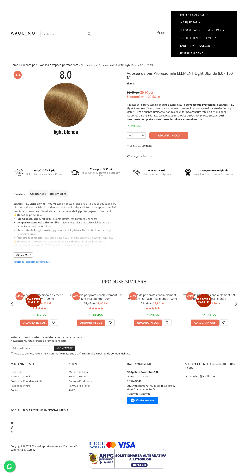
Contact (15, 390)
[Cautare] (89, 34)
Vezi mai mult (23, 255)
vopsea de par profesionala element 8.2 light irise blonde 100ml (96, 297)
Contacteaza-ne (145, 400)
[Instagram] (12, 431)
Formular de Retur (79, 385)
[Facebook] (12, 418)
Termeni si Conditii (21, 376)
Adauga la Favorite (141, 156)
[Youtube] (12, 422)
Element (131, 83)
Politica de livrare (20, 385)
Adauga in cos (169, 135)
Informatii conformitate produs (32, 261)
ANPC (72, 390)
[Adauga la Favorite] (53, 323)
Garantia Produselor (80, 381)
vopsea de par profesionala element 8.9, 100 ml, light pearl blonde (209, 297)
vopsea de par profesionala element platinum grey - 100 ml (39, 297)
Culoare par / (30, 65)
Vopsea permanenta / (66, 65)
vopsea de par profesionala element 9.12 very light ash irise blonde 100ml (152, 297)
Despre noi (17, 372)
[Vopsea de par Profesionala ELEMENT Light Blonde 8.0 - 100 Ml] (66, 102)
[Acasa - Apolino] (23, 34)
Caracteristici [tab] (38, 193)
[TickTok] (12, 427)
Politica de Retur (78, 376)
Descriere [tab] (19, 194)
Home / (16, 65)
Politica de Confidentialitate (114, 353)
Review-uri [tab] (58, 193)
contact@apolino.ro (202, 376)
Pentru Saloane (191, 53)
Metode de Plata (78, 372)
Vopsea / (46, 65)
